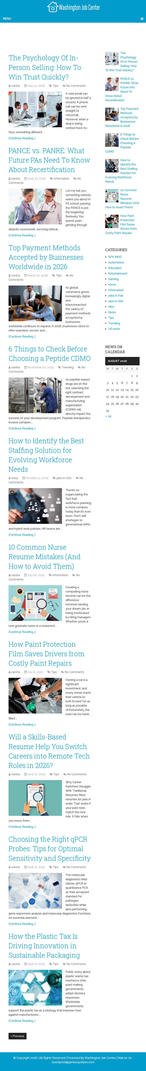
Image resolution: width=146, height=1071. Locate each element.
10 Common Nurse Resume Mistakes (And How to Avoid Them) (45, 556)
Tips (55, 85)
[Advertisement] (73, 34)
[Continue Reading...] (22, 138)
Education (115, 268)
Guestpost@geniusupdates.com (73, 1062)
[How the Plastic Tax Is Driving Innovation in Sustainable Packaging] (35, 988)
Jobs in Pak (115, 295)
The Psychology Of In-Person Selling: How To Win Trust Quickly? (45, 67)
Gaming (113, 279)
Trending (68, 367)
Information (61, 178)
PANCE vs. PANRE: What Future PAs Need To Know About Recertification (49, 160)
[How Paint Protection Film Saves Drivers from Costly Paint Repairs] (35, 696)
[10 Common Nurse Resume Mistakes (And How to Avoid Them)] (35, 603)
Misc (111, 306)
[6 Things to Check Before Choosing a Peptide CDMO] (35, 395)
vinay (14, 478)
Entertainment (117, 273)
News (112, 312)
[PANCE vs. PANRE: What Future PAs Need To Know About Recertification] (35, 206)
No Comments (76, 85)
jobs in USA (64, 478)
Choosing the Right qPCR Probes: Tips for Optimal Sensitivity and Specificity (50, 848)
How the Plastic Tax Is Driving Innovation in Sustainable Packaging (44, 945)
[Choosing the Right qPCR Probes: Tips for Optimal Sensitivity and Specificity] (35, 891)
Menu (7, 18)
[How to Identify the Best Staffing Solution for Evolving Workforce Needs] (35, 506)
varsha (15, 85)
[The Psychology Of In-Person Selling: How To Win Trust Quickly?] (35, 109)
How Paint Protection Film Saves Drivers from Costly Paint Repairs (46, 653)
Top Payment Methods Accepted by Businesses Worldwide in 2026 (46, 257)
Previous (18, 1036)
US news (114, 329)
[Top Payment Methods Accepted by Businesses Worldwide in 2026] (35, 303)
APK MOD (115, 257)
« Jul (108, 416)
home (112, 284)
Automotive (116, 262)
